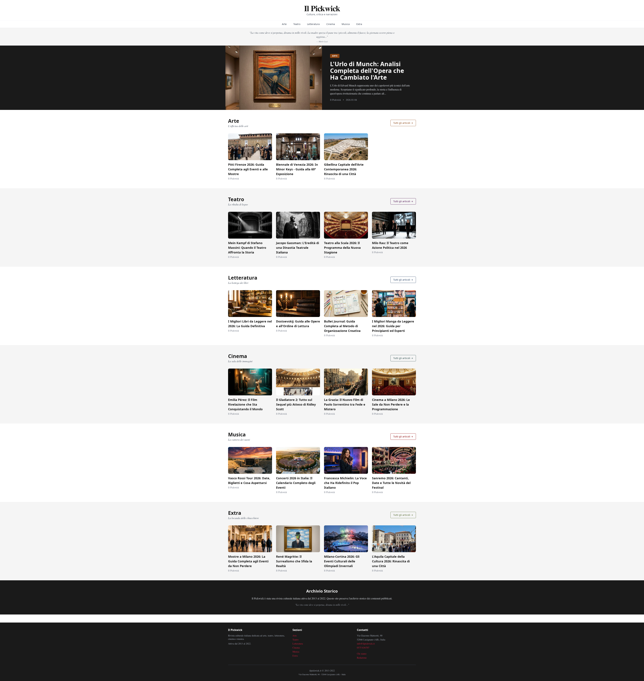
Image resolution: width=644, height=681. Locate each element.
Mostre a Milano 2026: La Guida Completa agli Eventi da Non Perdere (248, 561)
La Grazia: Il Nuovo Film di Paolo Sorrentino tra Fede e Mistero (344, 404)
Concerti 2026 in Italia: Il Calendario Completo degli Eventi (295, 483)
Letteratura (313, 24)
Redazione (362, 657)
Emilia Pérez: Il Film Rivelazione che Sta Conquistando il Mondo (245, 404)
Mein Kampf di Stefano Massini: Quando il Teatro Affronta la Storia (247, 247)
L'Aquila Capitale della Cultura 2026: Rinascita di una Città (391, 561)
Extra (359, 24)
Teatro (296, 24)
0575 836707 (363, 647)
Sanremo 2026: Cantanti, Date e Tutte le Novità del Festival (391, 483)
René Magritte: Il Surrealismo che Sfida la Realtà (294, 561)
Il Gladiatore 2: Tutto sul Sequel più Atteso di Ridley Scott (296, 404)
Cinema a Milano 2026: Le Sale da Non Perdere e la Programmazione (391, 404)
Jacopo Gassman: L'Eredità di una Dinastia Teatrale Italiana (297, 247)
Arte (284, 24)
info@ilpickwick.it (366, 643)
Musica (346, 24)
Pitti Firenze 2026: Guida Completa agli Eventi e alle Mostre (248, 169)
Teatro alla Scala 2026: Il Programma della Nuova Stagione (342, 247)
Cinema (330, 24)
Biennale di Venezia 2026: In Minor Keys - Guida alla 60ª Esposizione (297, 169)
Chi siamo (361, 653)
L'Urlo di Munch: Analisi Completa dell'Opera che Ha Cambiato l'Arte (367, 70)
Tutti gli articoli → (403, 122)
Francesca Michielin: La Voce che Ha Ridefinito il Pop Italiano (345, 483)
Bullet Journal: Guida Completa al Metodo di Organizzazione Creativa (342, 326)
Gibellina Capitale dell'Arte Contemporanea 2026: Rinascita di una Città (344, 169)
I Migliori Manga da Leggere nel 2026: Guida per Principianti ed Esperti (393, 326)
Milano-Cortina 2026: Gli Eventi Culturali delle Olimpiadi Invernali (341, 561)
